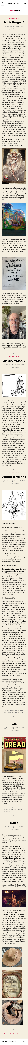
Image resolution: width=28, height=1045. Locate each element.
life (14, 720)
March (14, 823)
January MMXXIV (14, 360)
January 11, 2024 (19, 364)
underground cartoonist (16, 712)
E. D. (14, 723)
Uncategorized (14, 18)
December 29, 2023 (19, 480)
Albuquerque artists (20, 710)
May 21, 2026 (19, 26)
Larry (10, 26)
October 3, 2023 (19, 727)
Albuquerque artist (9, 710)
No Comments (15, 29)
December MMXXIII (14, 476)
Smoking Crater (14, 3)
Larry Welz (6, 712)
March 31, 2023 (19, 827)
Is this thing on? (14, 22)
